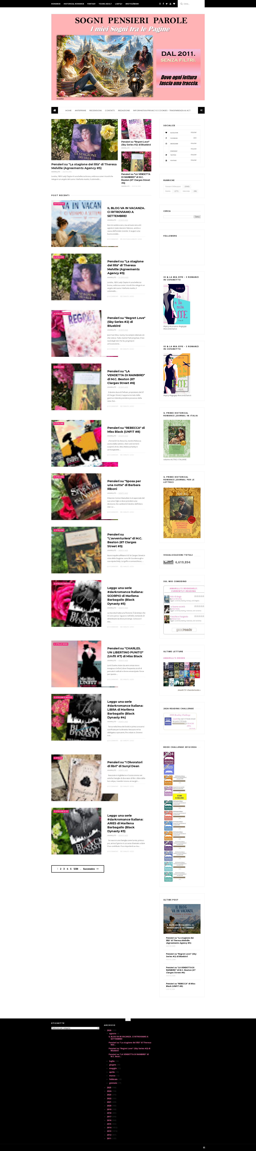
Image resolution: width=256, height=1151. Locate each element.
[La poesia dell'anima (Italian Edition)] (171, 669)
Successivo (89, 869)
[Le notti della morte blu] (176, 685)
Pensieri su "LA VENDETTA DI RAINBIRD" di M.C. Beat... (129, 1055)
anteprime (59, 204)
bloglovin (183, 132)
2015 (109, 1124)
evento (168, 191)
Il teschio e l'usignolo (179, 616)
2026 (109, 1030)
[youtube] (170, 3)
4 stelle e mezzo (62, 314)
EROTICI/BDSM (132, 4)
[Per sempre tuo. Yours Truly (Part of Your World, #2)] (197, 677)
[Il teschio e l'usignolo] (166, 622)
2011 (109, 1138)
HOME (68, 110)
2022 (109, 1098)
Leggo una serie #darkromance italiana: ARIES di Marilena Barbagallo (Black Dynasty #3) (125, 823)
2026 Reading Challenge (180, 714)
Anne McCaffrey (177, 599)
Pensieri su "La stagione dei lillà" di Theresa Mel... (130, 1043)
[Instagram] (160, 3)
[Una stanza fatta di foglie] (176, 669)
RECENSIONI (95, 110)
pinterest (183, 150)
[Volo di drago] (166, 602)
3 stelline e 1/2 (61, 811)
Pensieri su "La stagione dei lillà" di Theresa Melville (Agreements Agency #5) (84, 166)
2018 (109, 1113)
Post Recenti (60, 195)
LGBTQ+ (118, 4)
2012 (109, 1135)
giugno (113, 1064)
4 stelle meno (61, 644)
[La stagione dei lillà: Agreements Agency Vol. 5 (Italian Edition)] (186, 685)
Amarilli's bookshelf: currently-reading (184, 589)
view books (192, 728)
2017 (109, 1116)
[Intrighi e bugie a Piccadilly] (192, 685)
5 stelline (58, 423)
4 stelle (58, 758)
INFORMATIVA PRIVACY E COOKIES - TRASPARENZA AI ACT (162, 110)
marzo (112, 1075)
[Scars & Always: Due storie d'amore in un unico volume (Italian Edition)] (171, 677)
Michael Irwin (176, 619)
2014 (109, 1127)
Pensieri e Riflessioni (173, 186)
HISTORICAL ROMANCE (74, 4)
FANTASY (91, 4)
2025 (109, 1087)
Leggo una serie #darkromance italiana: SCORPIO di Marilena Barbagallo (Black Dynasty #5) (125, 596)
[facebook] (163, 3)
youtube (183, 160)
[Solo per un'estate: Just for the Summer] (192, 677)
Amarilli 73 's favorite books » (189, 690)
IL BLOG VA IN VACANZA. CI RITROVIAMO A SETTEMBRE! (126, 212)
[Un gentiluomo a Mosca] (166, 669)
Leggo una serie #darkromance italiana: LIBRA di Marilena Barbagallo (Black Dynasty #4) (125, 709)
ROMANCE (55, 4)
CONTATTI (110, 110)
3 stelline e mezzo (63, 697)
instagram (183, 143)
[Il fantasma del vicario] (181, 685)
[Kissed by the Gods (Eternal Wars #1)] (181, 670)
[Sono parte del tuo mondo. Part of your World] (186, 677)
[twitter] (167, 3)
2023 (109, 1094)
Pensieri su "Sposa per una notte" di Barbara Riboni (124, 485)
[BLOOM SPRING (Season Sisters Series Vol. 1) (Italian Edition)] (186, 670)
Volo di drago (175, 596)
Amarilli (175, 719)
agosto (113, 1033)
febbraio (113, 1079)
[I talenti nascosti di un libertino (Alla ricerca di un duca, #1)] (166, 678)
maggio (113, 1068)
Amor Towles (175, 609)
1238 (75, 869)
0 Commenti (113, 239)
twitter (183, 155)
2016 (109, 1120)
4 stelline (59, 257)
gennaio (113, 1083)
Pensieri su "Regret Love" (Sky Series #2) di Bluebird (126, 322)
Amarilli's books (174, 658)
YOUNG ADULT (105, 4)
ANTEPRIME (80, 110)
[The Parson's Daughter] (176, 677)
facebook (183, 138)
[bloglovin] (174, 3)
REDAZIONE (124, 110)
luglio (112, 1061)
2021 (109, 1102)
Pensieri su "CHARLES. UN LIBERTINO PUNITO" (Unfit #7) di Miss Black (125, 652)
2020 (109, 1105)
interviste (186, 191)
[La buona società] (166, 612)
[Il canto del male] (166, 685)
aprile (112, 1072)
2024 (109, 1091)
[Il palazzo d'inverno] (171, 685)
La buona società (177, 606)
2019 (109, 1109)
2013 (109, 1131)
